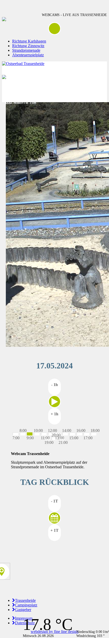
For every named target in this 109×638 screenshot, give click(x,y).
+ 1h (54, 414)
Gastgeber (23, 609)
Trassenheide (25, 600)
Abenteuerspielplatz (28, 55)
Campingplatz (26, 605)
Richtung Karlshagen (29, 41)
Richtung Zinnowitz (28, 46)
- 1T (54, 501)
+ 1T (54, 530)
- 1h (54, 384)
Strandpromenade (26, 50)
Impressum (23, 618)
